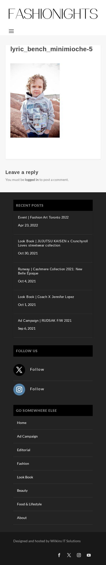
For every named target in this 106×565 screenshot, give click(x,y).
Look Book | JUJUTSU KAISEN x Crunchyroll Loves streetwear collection (53, 243)
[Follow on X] (19, 370)
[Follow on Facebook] (59, 555)
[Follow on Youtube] (89, 555)
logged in (32, 179)
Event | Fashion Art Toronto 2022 (43, 217)
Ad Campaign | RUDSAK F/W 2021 (45, 320)
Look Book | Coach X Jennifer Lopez (46, 297)
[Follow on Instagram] (19, 389)
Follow (37, 369)
